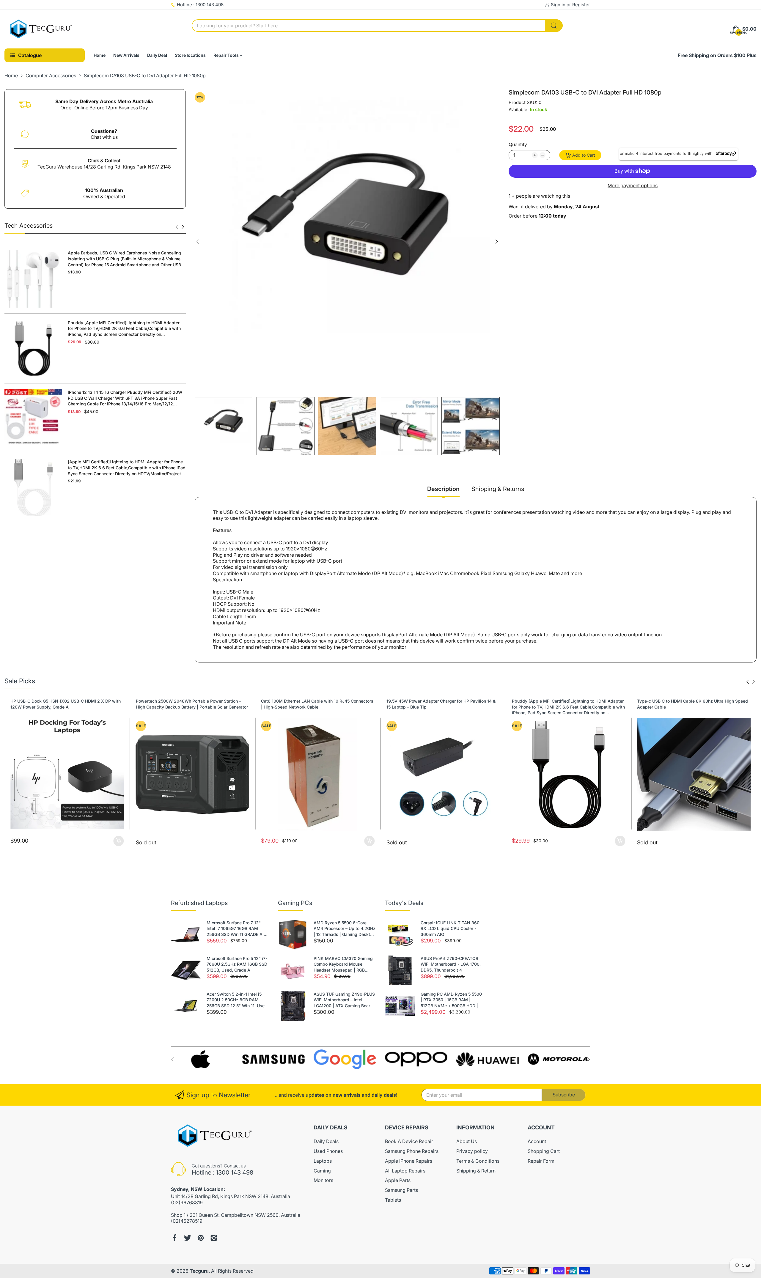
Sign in (559, 4)
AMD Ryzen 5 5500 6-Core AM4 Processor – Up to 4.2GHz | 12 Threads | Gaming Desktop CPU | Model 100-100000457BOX (344, 928)
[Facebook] (174, 1237)
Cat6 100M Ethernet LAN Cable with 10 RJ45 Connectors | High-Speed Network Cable (317, 703)
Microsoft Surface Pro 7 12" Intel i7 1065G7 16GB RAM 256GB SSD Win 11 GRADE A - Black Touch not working (236, 928)
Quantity (518, 144)
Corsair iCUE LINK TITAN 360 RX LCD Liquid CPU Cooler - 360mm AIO (450, 928)
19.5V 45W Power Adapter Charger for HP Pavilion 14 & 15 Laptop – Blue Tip (441, 703)
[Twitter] (187, 1237)
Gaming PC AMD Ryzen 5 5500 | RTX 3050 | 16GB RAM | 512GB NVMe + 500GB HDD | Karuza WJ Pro (451, 1000)
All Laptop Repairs (405, 1171)
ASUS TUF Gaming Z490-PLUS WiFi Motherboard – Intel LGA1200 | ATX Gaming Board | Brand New (344, 1000)
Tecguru (199, 1271)
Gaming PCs (295, 902)
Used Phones (328, 1151)
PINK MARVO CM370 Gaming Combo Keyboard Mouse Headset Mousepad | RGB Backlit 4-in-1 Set (343, 964)
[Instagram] (213, 1237)
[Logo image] (202, 1059)
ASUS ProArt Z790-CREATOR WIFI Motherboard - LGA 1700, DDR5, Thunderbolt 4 (451, 964)
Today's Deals (404, 902)
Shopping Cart (544, 1151)
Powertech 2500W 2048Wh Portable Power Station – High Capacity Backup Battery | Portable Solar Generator (192, 703)
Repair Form (541, 1161)
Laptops (323, 1161)
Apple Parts (398, 1180)
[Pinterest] (200, 1237)
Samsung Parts (401, 1190)
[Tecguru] (41, 29)
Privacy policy (472, 1151)
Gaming (322, 1171)
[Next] (177, 226)
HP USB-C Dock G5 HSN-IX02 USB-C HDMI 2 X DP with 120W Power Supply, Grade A (65, 703)
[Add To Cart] (119, 841)
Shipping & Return (476, 1171)
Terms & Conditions (477, 1161)
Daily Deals (326, 1141)
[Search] (554, 25)
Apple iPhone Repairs (408, 1161)
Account (537, 1141)
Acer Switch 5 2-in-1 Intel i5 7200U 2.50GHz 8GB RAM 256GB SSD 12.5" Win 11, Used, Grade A (237, 1000)
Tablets (393, 1200)
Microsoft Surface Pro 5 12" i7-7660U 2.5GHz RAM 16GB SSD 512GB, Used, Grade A (237, 964)
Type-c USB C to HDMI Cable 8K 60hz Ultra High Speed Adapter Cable (692, 703)
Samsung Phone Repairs (411, 1151)
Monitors (323, 1180)
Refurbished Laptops (199, 902)
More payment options (633, 185)
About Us (466, 1141)
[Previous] (183, 226)
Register (581, 4)
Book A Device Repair (409, 1141)
